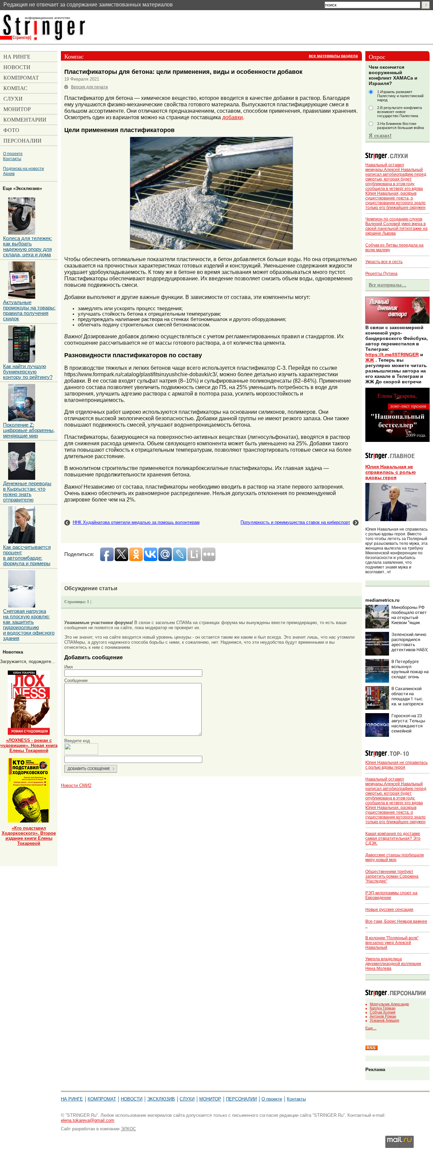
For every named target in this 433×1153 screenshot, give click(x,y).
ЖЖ (369, 360)
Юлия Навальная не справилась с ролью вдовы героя (390, 472)
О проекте (13, 153)
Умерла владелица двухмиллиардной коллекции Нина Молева (393, 964)
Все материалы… (387, 284)
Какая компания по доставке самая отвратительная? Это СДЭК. (392, 838)
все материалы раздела (333, 56)
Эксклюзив (161, 1099)
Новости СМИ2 (76, 785)
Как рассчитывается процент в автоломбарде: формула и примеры (27, 555)
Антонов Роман (383, 1016)
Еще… (371, 1028)
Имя (68, 666)
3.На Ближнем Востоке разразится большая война (400, 126)
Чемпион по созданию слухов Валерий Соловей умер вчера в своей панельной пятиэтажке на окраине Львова (396, 226)
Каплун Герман (382, 1008)
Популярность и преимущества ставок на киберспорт (295, 522)
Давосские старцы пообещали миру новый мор (394, 857)
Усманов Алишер (384, 1020)
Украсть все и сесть (384, 261)
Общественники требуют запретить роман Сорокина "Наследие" (391, 876)
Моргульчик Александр (389, 1004)
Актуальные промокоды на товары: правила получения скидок (29, 310)
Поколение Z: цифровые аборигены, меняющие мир (29, 430)
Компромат (102, 1099)
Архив (9, 173)
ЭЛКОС (128, 1128)
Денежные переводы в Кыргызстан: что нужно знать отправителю (27, 492)
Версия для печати (89, 87)
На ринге (72, 1099)
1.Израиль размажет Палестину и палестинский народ (400, 96)
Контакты (12, 158)
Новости (131, 1099)
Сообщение (76, 680)
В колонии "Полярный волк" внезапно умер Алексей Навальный (391, 943)
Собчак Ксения (382, 1012)
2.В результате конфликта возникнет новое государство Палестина (399, 112)
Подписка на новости (23, 168)
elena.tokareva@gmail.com (87, 1120)
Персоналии (241, 1099)
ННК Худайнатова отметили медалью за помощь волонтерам (136, 522)
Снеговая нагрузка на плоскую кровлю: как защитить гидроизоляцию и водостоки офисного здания (28, 624)
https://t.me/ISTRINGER (392, 354)
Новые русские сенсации (389, 909)
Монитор (210, 1099)
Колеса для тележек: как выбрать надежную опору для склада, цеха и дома (27, 246)
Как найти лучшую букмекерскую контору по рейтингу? (27, 372)
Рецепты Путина (381, 273)
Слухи (187, 1099)
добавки (232, 117)
